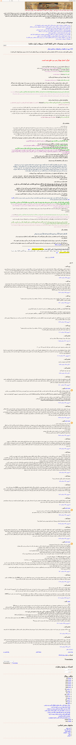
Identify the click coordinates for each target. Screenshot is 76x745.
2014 (69, 682)
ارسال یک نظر (69, 649)
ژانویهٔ (68, 703)
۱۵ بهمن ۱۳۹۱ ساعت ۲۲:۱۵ (64, 523)
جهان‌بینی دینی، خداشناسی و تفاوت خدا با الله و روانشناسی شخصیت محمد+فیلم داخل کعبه (50, 34)
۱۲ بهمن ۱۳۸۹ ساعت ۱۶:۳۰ (64, 302)
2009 (69, 721)
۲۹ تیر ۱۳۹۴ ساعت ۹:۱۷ (65, 647)
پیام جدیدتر (70, 652)
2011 (69, 687)
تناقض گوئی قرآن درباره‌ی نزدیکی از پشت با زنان (59, 714)
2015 (69, 680)
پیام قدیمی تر (6, 652)
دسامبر (68, 689)
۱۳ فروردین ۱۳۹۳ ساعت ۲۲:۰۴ (63, 623)
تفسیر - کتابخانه (67, 732)
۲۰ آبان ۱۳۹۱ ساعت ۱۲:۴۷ (64, 364)
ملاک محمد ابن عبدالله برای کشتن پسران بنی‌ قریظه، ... (58, 709)
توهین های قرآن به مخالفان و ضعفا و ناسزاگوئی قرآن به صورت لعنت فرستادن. (53, 30)
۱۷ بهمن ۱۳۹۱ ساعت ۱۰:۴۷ (64, 581)
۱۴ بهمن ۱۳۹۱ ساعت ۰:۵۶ (64, 472)
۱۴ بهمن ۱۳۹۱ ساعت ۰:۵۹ (64, 481)
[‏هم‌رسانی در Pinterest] (45, 257)
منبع (29, 249)
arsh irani (67, 388)
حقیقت (68, 601)
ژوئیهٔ (68, 698)
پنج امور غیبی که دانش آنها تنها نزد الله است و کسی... (58, 712)
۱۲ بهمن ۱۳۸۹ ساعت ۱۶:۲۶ (64, 292)
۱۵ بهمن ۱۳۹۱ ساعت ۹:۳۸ (64, 515)
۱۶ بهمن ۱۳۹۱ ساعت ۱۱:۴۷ (64, 538)
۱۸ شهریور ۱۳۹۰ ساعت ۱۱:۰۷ (63, 355)
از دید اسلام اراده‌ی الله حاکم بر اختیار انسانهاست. (59, 717)
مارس (68, 700)
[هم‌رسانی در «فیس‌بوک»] (46, 257)
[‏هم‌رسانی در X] (47, 257)
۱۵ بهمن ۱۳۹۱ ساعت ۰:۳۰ (64, 504)
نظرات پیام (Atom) (63, 655)
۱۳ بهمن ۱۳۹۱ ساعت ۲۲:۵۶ (64, 435)
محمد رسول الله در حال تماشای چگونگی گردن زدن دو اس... (57, 705)
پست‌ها (69, 669)
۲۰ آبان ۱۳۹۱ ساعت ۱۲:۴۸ (64, 373)
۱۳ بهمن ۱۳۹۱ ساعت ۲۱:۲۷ (64, 402)
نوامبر (68, 691)
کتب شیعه (68, 728)
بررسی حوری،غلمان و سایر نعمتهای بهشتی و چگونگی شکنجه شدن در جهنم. (54, 36)
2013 (69, 684)
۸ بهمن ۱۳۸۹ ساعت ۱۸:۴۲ (64, 277)
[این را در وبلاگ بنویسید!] (48, 257)
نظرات (69, 672)
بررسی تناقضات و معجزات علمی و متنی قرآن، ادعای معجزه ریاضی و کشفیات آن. (53, 25)
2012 (69, 685)
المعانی (69, 735)
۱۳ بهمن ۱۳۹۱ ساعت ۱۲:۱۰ (64, 385)
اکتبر (69, 692)
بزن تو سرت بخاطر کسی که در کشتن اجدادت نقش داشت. (57, 710)
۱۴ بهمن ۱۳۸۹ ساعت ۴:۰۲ (64, 332)
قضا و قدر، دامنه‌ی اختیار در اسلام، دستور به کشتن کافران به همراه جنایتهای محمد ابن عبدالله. (50, 27)
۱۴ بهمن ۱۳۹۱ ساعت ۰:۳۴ (64, 448)
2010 (69, 719)
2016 (69, 678)
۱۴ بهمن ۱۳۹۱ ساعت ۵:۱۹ (64, 494)
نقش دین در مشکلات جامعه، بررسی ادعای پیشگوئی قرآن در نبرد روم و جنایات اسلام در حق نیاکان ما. (48, 37)
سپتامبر (68, 694)
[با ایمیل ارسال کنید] (50, 257)
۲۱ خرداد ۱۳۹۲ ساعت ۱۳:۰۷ (64, 598)
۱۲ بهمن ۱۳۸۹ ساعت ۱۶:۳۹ (64, 322)
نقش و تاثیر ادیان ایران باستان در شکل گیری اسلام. (59, 33)
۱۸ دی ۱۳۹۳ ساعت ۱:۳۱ (65, 633)
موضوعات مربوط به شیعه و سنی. (63, 39)
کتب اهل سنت (67, 729)
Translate (15, 663)
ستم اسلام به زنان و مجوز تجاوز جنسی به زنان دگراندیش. (58, 28)
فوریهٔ (68, 701)
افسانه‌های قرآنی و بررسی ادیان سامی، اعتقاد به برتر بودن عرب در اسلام (55, 31)
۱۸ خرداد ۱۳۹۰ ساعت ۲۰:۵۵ (64, 341)
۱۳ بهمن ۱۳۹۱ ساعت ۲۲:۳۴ (64, 417)
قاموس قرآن (68, 731)
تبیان (69, 734)
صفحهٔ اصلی (38, 652)
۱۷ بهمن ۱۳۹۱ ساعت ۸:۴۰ (64, 571)
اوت (69, 696)
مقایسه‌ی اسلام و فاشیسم (64, 716)
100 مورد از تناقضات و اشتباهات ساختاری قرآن (60, 49)
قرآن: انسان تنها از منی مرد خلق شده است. (60, 707)
